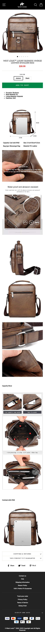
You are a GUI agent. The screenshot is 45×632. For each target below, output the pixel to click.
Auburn (18, 78)
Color (22, 74)
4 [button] (23, 56)
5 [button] (25, 56)
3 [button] (21, 56)
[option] (22, 32)
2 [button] (19, 56)
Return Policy (22, 585)
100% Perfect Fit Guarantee (22, 558)
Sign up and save (22, 612)
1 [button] (17, 56)
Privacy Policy (22, 599)
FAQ (22, 579)
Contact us (22, 576)
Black (27, 78)
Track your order (22, 596)
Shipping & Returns (22, 554)
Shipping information (23, 582)
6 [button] (27, 56)
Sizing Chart (22, 606)
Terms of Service (22, 603)
